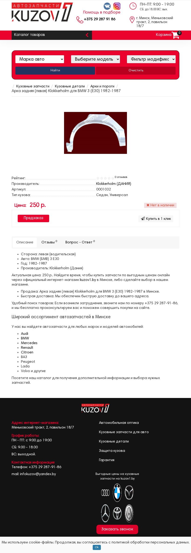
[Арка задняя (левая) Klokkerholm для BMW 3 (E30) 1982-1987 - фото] (95, 132)
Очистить (136, 70)
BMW (25, 338)
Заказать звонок (117, 529)
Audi (24, 334)
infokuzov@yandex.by (38, 474)
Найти (55, 70)
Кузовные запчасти (32, 86)
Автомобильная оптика (119, 423)
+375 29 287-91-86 (45, 467)
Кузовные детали (70, 86)
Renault (27, 348)
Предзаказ (33, 218)
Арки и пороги (102, 86)
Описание (24, 242)
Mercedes (29, 343)
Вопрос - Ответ (80, 242)
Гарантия (106, 460)
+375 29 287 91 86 (99, 19)
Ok (97, 547)
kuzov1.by (88, 280)
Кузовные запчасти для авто (124, 432)
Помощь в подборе (101, 12)
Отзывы (49, 242)
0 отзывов (121, 177)
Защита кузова (112, 451)
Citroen (27, 352)
